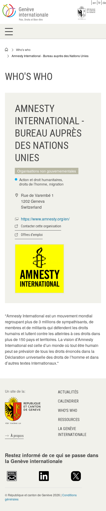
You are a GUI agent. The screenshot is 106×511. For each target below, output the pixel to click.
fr (99, 2)
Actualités (68, 392)
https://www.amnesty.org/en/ (45, 219)
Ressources (69, 419)
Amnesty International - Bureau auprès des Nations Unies (50, 56)
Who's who (23, 49)
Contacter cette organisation (41, 226)
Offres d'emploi (32, 235)
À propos (17, 436)
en (94, 2)
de (104, 2)
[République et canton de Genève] (22, 409)
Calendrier (68, 401)
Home (6, 49)
